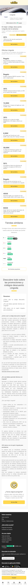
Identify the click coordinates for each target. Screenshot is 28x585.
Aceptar (14, 577)
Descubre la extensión (8, 558)
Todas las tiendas (6, 536)
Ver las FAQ (14, 502)
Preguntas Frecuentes (7, 527)
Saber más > (14, 574)
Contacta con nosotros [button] (7, 529)
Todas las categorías (6, 538)
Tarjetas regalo (5, 541)
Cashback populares (6, 539)
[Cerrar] (27, 569)
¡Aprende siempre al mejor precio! (10, 371)
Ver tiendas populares (14, 269)
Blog (3, 519)
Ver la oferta (14, 44)
